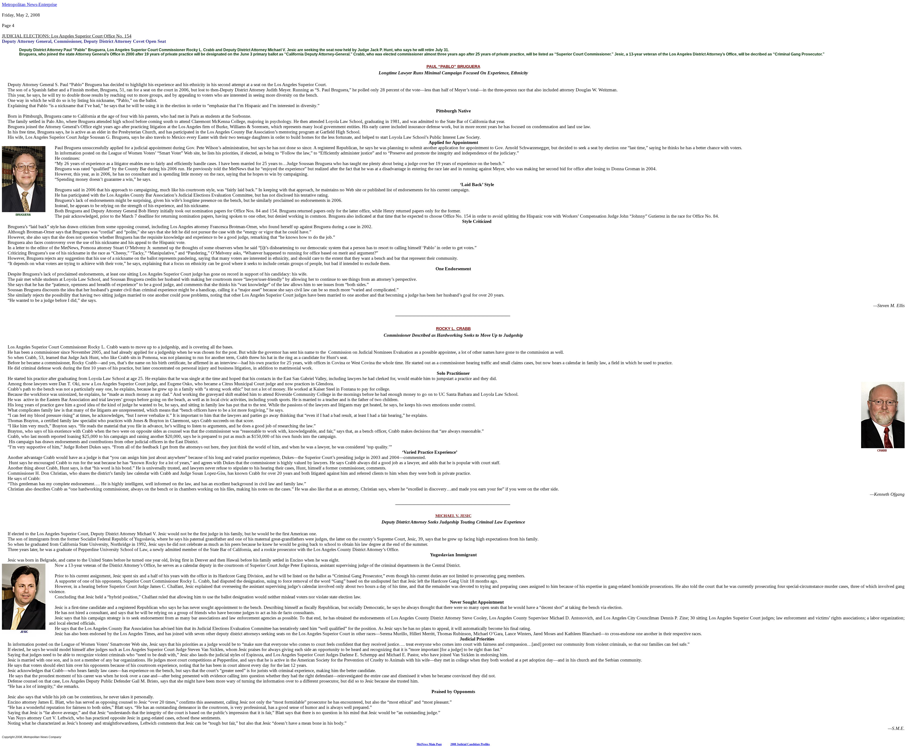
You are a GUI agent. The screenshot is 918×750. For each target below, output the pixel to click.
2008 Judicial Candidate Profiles (470, 744)
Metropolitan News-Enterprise (29, 4)
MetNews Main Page (429, 744)
